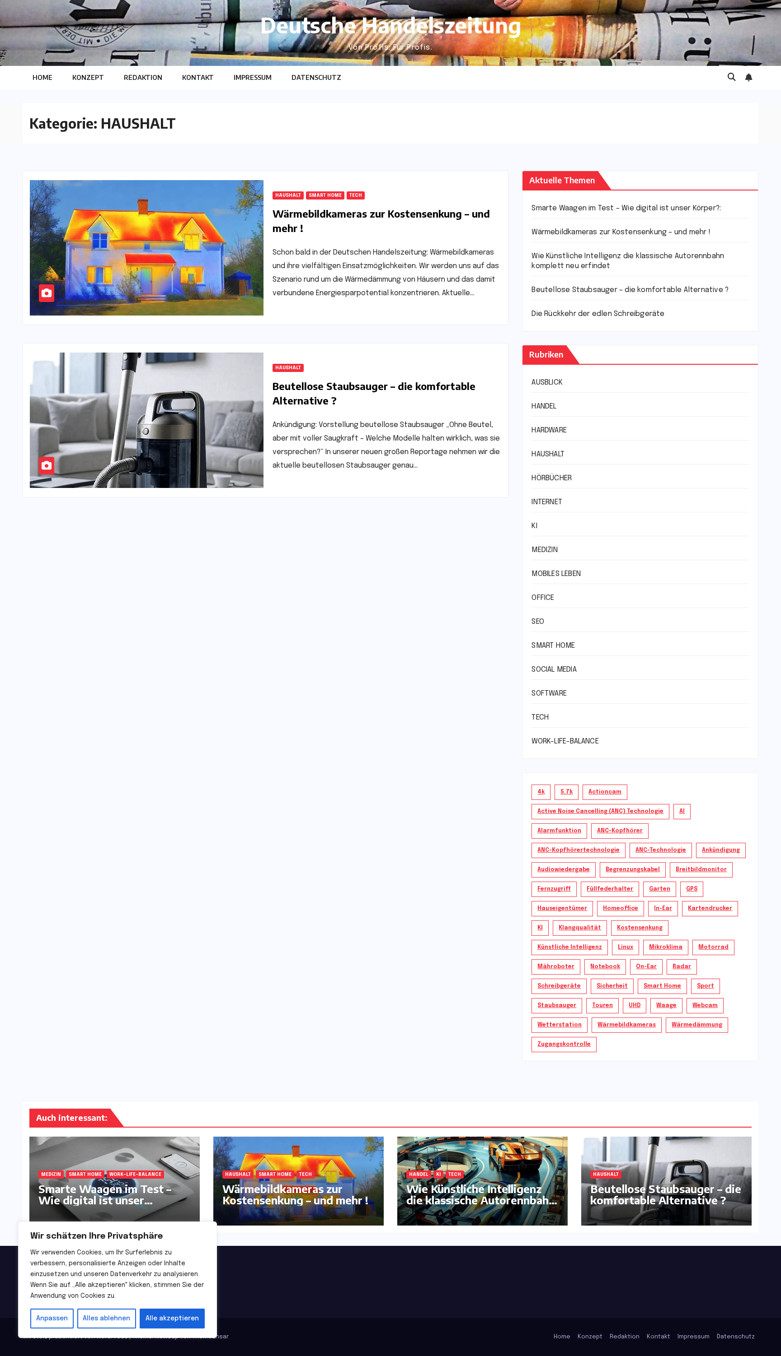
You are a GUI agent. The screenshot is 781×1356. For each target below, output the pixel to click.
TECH (355, 195)
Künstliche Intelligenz (569, 947)
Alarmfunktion (559, 831)
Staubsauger (556, 1005)
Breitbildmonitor (701, 870)
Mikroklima (665, 947)
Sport (705, 986)
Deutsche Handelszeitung (390, 25)
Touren (602, 1005)
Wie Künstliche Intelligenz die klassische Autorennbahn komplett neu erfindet (480, 1200)
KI (534, 526)
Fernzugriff (554, 889)
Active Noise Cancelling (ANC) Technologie (600, 811)
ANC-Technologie (660, 850)
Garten (659, 889)
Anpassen (52, 1318)
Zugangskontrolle (564, 1044)
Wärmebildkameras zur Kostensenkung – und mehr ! (621, 232)
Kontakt (198, 77)
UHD (634, 1005)
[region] (117, 1279)
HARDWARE (549, 430)
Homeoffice (620, 908)
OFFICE (543, 598)
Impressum (253, 77)
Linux (625, 947)
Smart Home (662, 986)
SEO (538, 622)
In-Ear (663, 908)
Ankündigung (721, 850)
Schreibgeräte (559, 986)
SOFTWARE (549, 693)
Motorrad (713, 947)
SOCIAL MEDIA (554, 669)
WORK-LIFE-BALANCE (565, 741)
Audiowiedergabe (563, 870)
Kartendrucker (710, 908)
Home (42, 77)
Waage (666, 1005)
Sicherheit (612, 986)
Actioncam (604, 792)
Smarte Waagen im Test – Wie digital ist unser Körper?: (626, 208)
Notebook (605, 967)
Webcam (705, 1005)
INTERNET (547, 502)
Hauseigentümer (562, 908)
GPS (691, 889)
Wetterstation (559, 1025)
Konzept (88, 77)
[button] (732, 78)
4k (541, 792)
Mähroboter (555, 967)
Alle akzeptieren (172, 1318)
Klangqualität (580, 928)
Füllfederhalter (610, 889)
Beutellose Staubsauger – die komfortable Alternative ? (630, 290)
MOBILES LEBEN (556, 574)
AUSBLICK (547, 382)
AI (682, 811)
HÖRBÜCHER (552, 478)
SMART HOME (325, 195)
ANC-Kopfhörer (620, 831)
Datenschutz (316, 77)
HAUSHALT (288, 195)
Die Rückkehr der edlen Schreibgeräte (598, 314)
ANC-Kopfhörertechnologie (578, 850)
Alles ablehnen (106, 1318)
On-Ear (646, 967)
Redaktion (143, 77)
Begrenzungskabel (633, 870)
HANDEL (544, 406)
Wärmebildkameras (627, 1025)
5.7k (566, 792)
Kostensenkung (640, 928)
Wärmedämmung (697, 1025)
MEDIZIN (544, 550)
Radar (682, 967)
